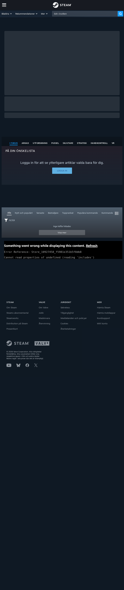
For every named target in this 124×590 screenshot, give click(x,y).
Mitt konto (102, 323)
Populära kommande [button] (87, 213)
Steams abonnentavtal (17, 313)
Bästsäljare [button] (53, 213)
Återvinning (44, 323)
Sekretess (65, 307)
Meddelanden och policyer (74, 318)
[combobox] (85, 13)
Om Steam (11, 307)
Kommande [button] (107, 213)
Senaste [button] (40, 213)
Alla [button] (9, 212)
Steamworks (12, 318)
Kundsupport (103, 318)
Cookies (64, 323)
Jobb (41, 313)
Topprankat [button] (67, 213)
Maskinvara (44, 318)
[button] (7, 13)
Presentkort (12, 328)
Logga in (62, 170)
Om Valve (43, 307)
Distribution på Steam (17, 323)
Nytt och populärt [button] (24, 213)
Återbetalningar (68, 328)
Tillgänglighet (67, 313)
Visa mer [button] (62, 232)
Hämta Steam (103, 307)
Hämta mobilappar (106, 313)
